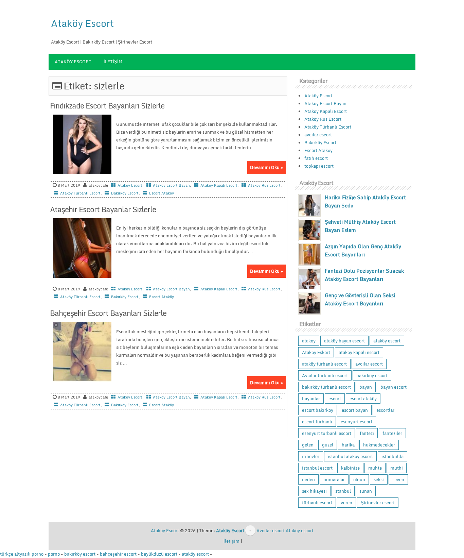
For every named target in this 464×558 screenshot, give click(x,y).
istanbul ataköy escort (350, 456)
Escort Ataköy (161, 193)
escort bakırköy (317, 410)
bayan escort (393, 387)
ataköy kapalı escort (359, 352)
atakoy (309, 340)
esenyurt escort (356, 421)
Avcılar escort (270, 530)
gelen (308, 445)
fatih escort (316, 158)
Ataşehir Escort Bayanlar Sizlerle (103, 209)
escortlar (385, 410)
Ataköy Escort (82, 23)
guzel (327, 445)
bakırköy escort (372, 375)
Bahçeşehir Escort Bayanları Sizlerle (108, 313)
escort (334, 398)
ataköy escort (386, 340)
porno (54, 554)
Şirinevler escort (378, 502)
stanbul (343, 491)
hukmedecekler (379, 445)
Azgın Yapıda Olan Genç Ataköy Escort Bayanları (363, 250)
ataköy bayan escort (344, 340)
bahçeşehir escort (118, 554)
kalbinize (350, 468)
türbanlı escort (317, 502)
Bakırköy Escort (125, 193)
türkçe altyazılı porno (21, 554)
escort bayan (355, 410)
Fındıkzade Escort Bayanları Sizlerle (107, 106)
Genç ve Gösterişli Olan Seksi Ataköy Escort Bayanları (360, 299)
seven (398, 479)
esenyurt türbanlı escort (326, 433)
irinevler (310, 456)
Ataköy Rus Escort (264, 185)
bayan (365, 387)
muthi (396, 468)
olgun (359, 479)
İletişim (113, 61)
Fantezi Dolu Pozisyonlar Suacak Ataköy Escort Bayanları (364, 275)
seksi (379, 479)
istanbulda (392, 456)
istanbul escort (317, 468)
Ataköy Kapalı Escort (218, 185)
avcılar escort (318, 134)
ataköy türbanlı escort (324, 364)
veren (346, 502)
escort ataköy (363, 398)
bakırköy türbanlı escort (326, 387)
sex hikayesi (314, 491)
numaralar (334, 479)
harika (348, 445)
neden (308, 479)
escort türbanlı (317, 421)
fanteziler (392, 433)
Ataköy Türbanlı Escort (80, 193)
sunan (365, 491)
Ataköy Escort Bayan (171, 185)
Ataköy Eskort (316, 352)
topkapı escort (319, 166)
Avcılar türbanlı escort (325, 375)
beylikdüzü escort (159, 554)
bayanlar (311, 398)
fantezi (367, 433)
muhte (375, 468)
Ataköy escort (300, 530)
